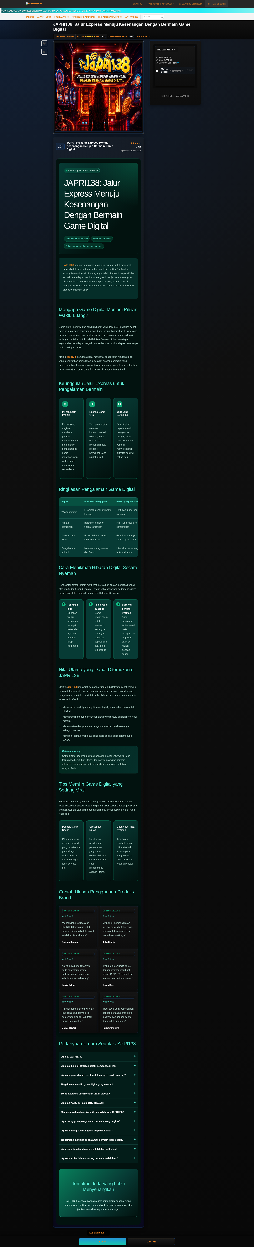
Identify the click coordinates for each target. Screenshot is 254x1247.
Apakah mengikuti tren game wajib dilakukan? (87, 1130)
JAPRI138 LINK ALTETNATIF (83, 17)
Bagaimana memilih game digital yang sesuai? (87, 1084)
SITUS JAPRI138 (144, 36)
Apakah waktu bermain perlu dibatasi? (82, 1103)
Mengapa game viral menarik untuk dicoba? (85, 1093)
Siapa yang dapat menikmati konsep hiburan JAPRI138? (92, 1112)
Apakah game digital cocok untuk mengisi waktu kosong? (93, 1075)
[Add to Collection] (44, 52)
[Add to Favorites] (44, 43)
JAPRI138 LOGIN (44, 17)
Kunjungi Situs (96, 1232)
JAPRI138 (30, 17)
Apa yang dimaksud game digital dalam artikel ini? (89, 1149)
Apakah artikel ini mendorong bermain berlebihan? (89, 1158)
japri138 (71, 357)
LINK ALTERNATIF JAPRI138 (110, 17)
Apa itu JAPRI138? (71, 1056)
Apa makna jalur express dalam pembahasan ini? (88, 1066)
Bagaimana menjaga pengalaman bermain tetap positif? (92, 1140)
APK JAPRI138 (131, 17)
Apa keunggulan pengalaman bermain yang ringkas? (91, 1121)
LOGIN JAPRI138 (61, 17)
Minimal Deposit (177, 70)
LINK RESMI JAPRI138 (64, 36)
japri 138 (73, 687)
